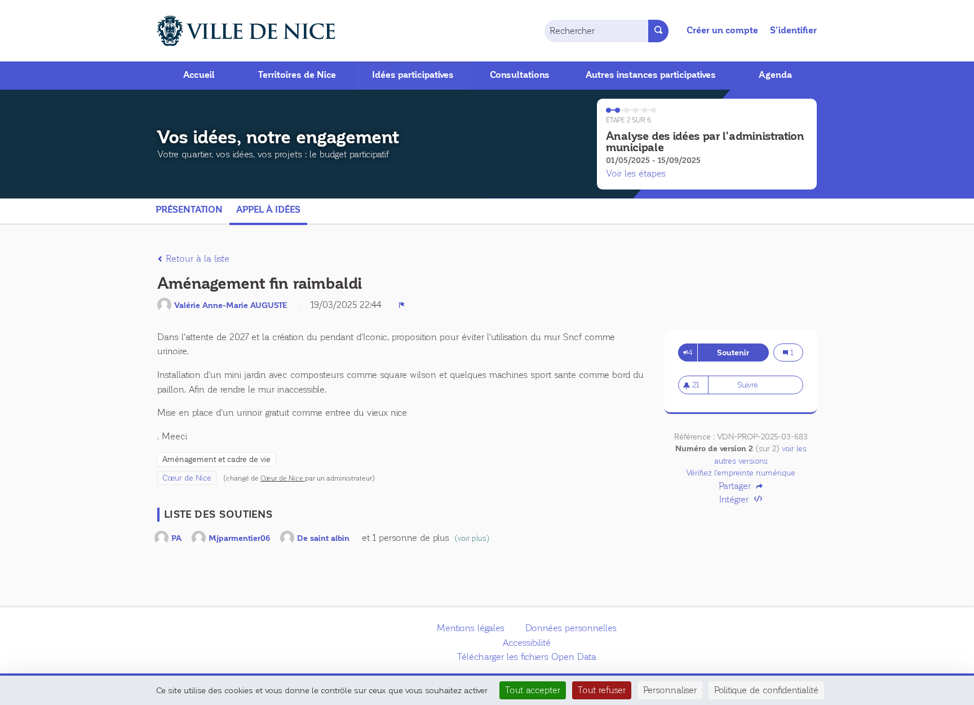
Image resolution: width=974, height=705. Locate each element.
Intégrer (735, 499)
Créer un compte (722, 30)
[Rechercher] (658, 31)
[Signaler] (402, 305)
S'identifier (793, 30)
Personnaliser (670, 690)
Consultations (520, 75)
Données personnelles (571, 628)
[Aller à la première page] (233, 30)
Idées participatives (413, 75)
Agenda (775, 75)
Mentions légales (470, 628)
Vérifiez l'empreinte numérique (740, 472)
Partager (736, 486)
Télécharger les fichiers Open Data (526, 657)
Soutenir (742, 352)
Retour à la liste (196, 258)
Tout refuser (602, 690)
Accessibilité (527, 642)
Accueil (199, 75)
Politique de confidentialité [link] (766, 690)
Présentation (189, 210)
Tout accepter (532, 690)
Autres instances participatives (651, 75)
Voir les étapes (636, 173)
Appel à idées (268, 210)
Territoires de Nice (297, 75)
